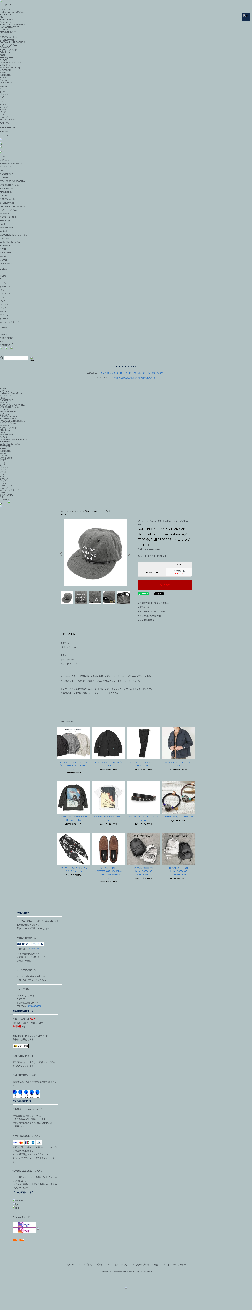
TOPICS (4, 123)
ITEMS (3, 86)
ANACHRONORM (8, 49)
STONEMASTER (8, 39)
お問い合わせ (121, 1264)
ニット (3, 101)
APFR (3, 72)
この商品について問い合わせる (153, 602)
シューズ (4, 116)
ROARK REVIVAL (8, 44)
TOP (62, 511)
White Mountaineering (10, 67)
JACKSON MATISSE (9, 184)
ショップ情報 (85, 1264)
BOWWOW (5, 47)
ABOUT (4, 131)
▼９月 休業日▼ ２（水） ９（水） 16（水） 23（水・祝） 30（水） (132, 372)
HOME (7, 5)
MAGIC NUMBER (8, 191)
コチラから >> (113, 693)
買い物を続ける (146, 619)
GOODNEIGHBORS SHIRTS (13, 62)
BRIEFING (5, 64)
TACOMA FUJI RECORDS (12, 42)
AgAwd (3, 59)
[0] (126, 350)
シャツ (3, 91)
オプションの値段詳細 (149, 615)
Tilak (2, 170)
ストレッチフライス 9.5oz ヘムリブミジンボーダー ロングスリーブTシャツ (73, 765)
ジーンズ (4, 106)
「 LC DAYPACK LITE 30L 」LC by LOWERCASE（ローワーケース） (143, 871)
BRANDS (4, 159)
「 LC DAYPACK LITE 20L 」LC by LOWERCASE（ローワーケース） (178, 871)
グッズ (3, 111)
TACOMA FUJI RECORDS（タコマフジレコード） (84, 511)
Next (128, 554)
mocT (2, 54)
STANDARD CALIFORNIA (12, 181)
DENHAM (4, 195)
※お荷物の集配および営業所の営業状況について (133, 377)
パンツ (3, 104)
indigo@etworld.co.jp (35, 976)
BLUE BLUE (6, 167)
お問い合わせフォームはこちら (31, 979)
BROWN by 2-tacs (8, 37)
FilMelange (5, 52)
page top (70, 1264)
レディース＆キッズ (9, 119)
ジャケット (5, 94)
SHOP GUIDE (7, 127)
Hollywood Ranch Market (11, 163)
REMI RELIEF (6, 188)
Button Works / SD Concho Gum (178, 816)
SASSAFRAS (6, 174)
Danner (3, 79)
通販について (103, 1264)
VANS (3, 77)
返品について (145, 607)
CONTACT (5, 135)
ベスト (3, 96)
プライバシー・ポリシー (174, 1264)
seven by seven (7, 57)
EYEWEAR (5, 69)
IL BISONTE (6, 74)
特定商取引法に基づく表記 (151, 611)
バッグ (3, 109)
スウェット (5, 99)
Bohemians (5, 177)
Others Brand (6, 82)
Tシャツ (4, 89)
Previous (62, 554)
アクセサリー (6, 114)
